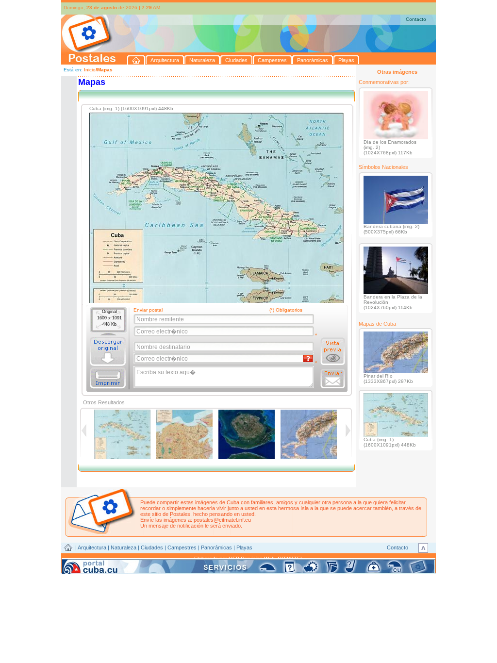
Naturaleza (123, 547)
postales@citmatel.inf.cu (222, 520)
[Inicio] (136, 60)
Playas (244, 547)
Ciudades (152, 547)
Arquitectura (92, 547)
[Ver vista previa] (332, 351)
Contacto (416, 19)
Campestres (182, 547)
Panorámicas (216, 547)
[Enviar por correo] (332, 378)
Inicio (90, 69)
